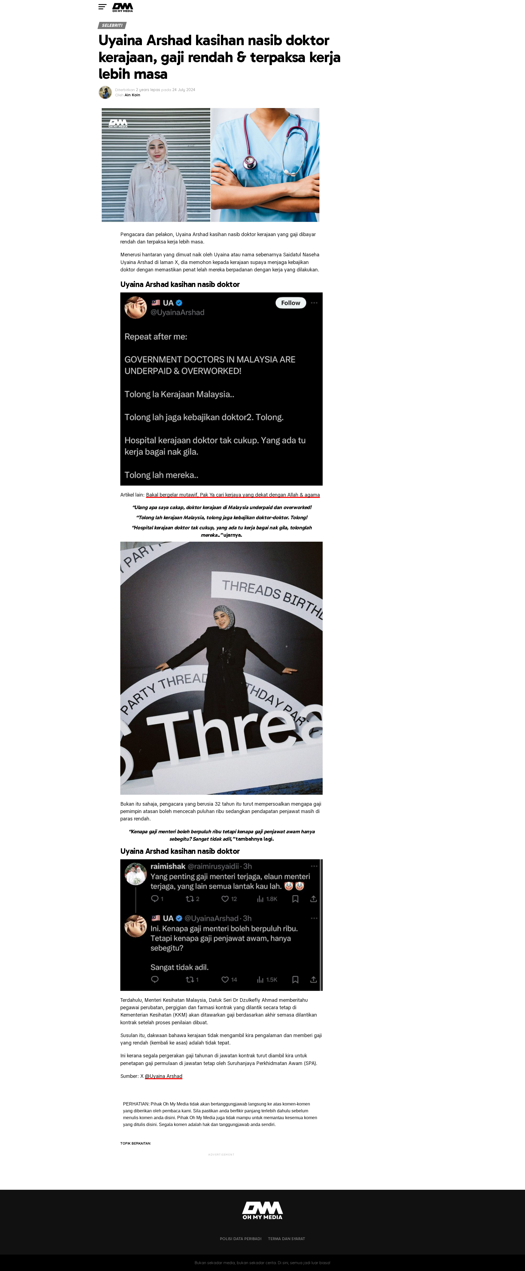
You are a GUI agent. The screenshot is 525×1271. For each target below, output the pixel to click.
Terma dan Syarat (286, 1238)
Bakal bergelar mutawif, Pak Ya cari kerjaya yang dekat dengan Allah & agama (233, 495)
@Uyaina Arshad (163, 1076)
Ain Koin (132, 94)
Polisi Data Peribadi (240, 1238)
